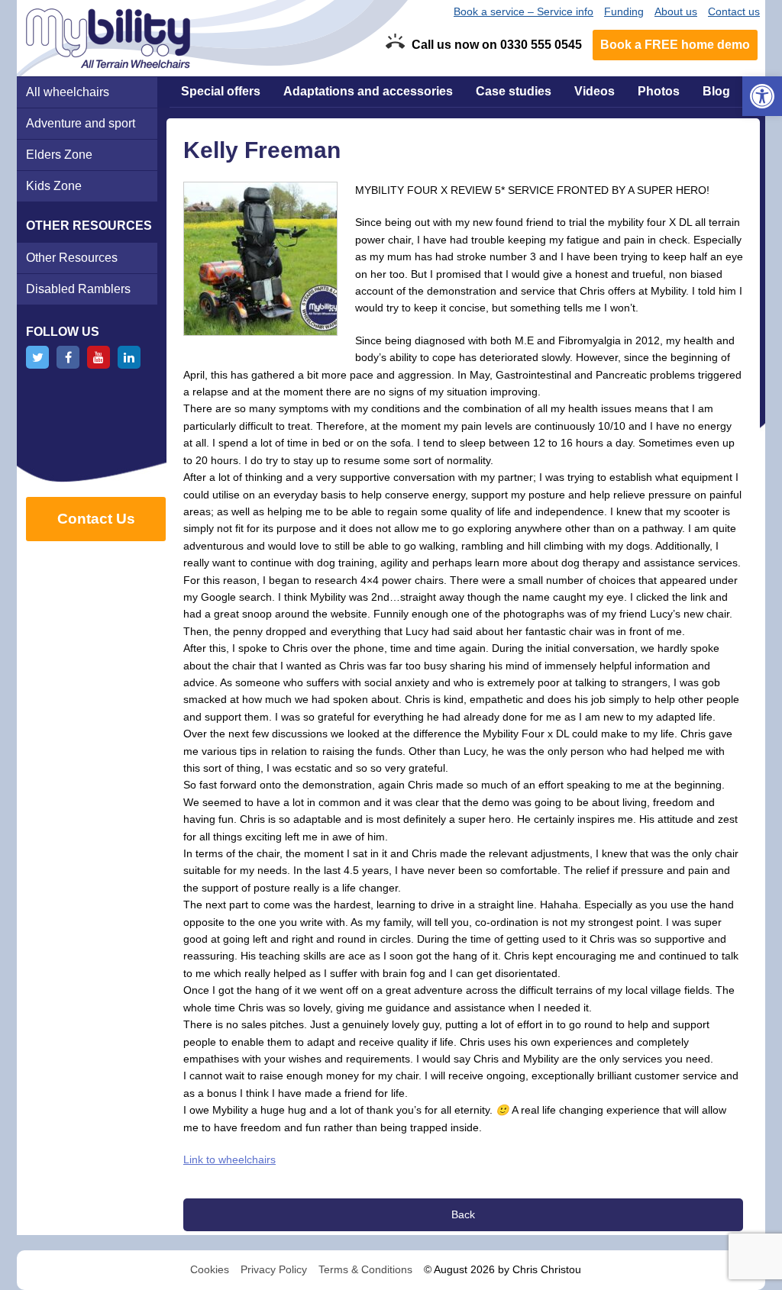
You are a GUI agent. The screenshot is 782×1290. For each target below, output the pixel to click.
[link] (762, 96)
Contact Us (96, 519)
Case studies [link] (513, 91)
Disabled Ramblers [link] (78, 288)
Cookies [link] (209, 1269)
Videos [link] (594, 91)
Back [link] (463, 1214)
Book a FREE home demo (675, 44)
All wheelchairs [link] (67, 91)
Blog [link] (716, 91)
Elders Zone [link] (59, 154)
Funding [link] (624, 11)
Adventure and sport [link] (80, 123)
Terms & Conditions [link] (365, 1269)
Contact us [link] (734, 11)
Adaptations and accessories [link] (368, 91)
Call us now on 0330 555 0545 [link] (497, 44)
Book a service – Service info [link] (523, 11)
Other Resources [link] (72, 257)
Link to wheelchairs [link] (229, 1159)
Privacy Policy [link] (274, 1269)
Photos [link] (659, 91)
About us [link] (675, 11)
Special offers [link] (220, 91)
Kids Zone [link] (54, 185)
